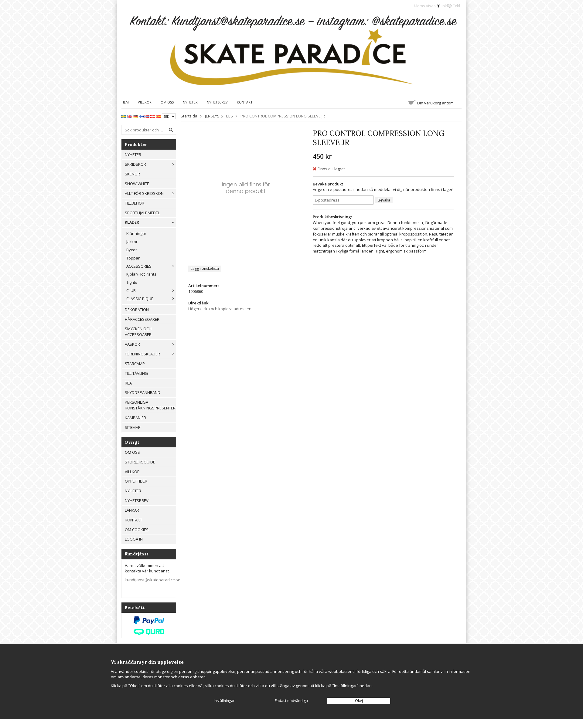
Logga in (134, 539)
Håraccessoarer (142, 319)
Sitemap (133, 427)
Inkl (445, 5)
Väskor (132, 344)
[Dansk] (152, 116)
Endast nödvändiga (291, 700)
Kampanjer (135, 417)
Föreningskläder (142, 354)
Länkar (132, 510)
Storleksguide (140, 462)
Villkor (145, 102)
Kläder (132, 222)
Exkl (456, 5)
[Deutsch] (135, 116)
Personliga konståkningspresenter (150, 405)
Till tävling (136, 373)
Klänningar (136, 233)
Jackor (132, 241)
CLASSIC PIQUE (139, 298)
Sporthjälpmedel (142, 212)
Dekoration (137, 309)
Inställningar (224, 700)
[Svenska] (123, 116)
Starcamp (135, 363)
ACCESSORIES (139, 266)
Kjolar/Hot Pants (141, 274)
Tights (131, 282)
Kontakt (245, 102)
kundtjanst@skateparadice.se (152, 579)
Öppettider (136, 481)
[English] (129, 116)
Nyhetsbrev (217, 102)
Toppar (133, 258)
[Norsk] (147, 116)
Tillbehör (134, 203)
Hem (125, 102)
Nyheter (190, 102)
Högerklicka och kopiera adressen (219, 308)
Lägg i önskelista (205, 268)
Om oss (167, 102)
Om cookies (136, 529)
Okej (359, 700)
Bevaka (384, 200)
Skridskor (135, 164)
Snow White (137, 183)
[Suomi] (141, 116)
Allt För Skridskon (144, 193)
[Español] (158, 116)
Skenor (132, 174)
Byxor (131, 250)
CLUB (131, 290)
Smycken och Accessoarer (138, 331)
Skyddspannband (142, 392)
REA (128, 383)
